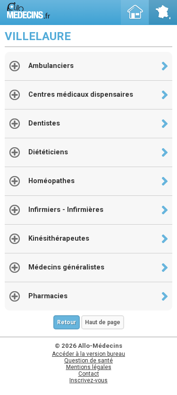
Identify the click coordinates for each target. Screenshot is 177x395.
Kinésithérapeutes (58, 239)
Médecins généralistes (66, 267)
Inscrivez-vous (88, 380)
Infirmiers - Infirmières (65, 210)
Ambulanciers (51, 66)
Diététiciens (48, 152)
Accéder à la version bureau (88, 354)
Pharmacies (47, 296)
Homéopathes (51, 181)
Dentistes (44, 123)
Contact (88, 373)
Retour (66, 322)
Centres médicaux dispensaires (80, 95)
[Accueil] (135, 12)
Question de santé (88, 360)
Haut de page (102, 322)
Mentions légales (88, 367)
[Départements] (163, 12)
